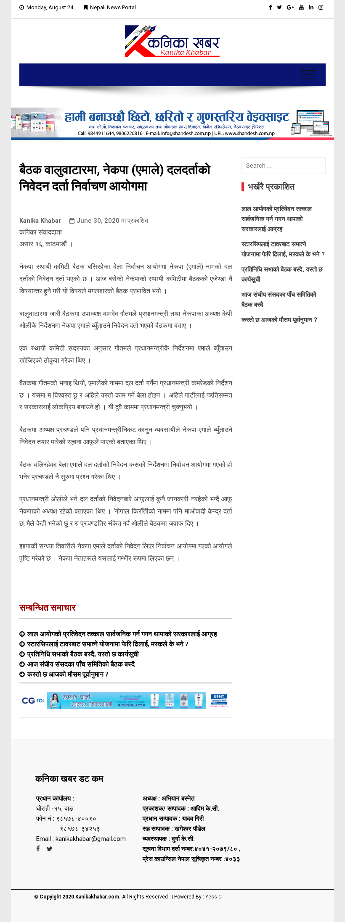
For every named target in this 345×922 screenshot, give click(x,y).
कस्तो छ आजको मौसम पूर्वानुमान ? (68, 674)
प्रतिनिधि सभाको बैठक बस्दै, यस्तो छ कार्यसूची (83, 654)
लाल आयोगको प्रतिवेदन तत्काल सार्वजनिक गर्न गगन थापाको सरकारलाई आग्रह (122, 633)
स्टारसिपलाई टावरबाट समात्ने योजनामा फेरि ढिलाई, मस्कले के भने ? (107, 643)
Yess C (213, 897)
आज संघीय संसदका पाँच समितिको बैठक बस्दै (81, 664)
